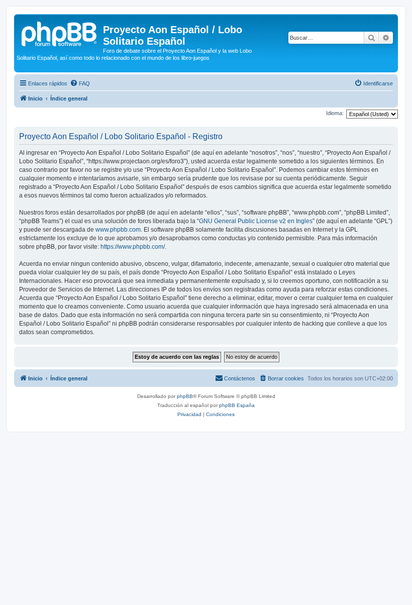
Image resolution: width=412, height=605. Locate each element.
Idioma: (335, 113)
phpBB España (237, 405)
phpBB (185, 396)
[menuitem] (80, 83)
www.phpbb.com (118, 229)
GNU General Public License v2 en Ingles (256, 221)
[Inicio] (60, 33)
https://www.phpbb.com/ (132, 246)
